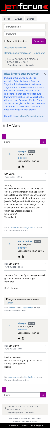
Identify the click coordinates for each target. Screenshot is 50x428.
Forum (7, 18)
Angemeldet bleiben (17, 41)
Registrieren (39, 53)
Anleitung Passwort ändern (29, 116)
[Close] (44, 73)
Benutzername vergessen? (17, 53)
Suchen (30, 18)
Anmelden (39, 41)
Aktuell (18, 18)
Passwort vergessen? (15, 47)
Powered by (18, 421)
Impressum (12, 425)
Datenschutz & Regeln (32, 425)
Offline (31, 152)
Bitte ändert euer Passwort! (22, 73)
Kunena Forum (30, 421)
